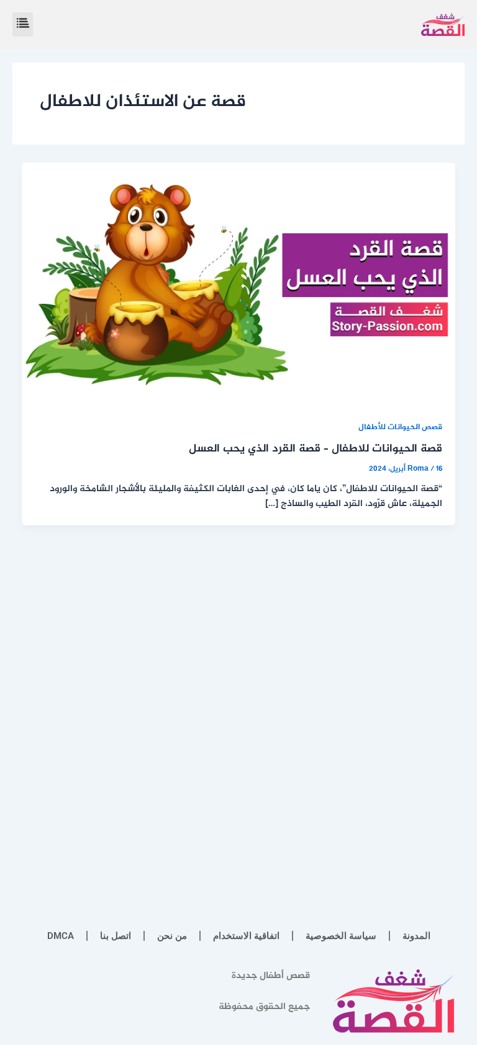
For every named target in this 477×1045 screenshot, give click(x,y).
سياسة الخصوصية (341, 935)
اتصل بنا (115, 935)
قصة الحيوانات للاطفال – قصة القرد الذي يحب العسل (315, 449)
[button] (22, 24)
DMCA (60, 935)
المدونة (416, 935)
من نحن (172, 935)
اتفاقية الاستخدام (246, 935)
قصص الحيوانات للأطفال (400, 427)
